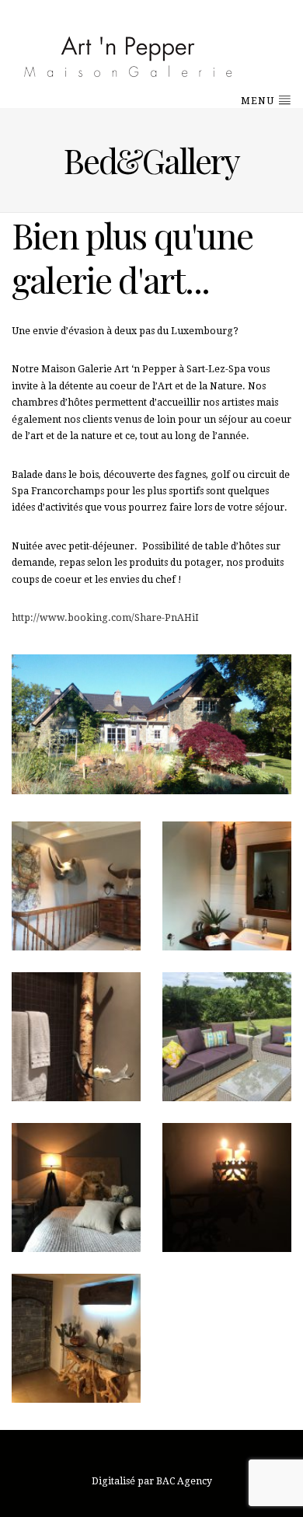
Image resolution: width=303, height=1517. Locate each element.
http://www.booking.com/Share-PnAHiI (105, 617)
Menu (259, 101)
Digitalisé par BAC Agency (152, 1481)
